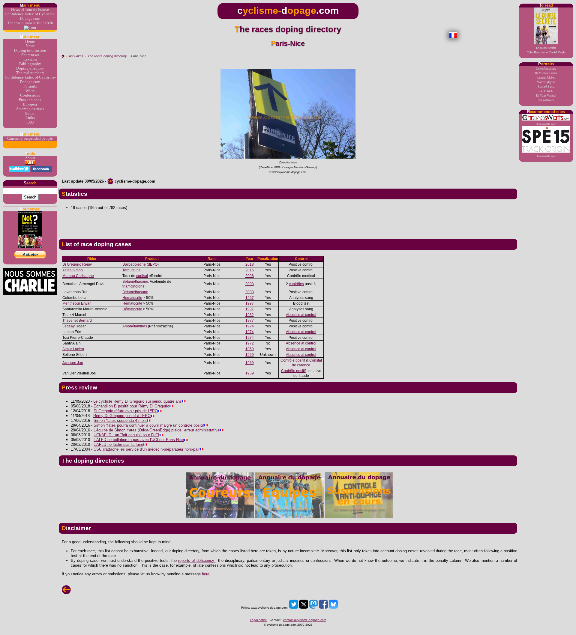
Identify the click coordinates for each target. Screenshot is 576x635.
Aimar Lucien (73, 349)
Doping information (30, 50)
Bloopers (30, 104)
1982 (249, 315)
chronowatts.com (546, 124)
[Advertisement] (288, 222)
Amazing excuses (30, 109)
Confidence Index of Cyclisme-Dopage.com (30, 16)
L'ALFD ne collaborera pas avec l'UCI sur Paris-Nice (139, 439)
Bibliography (30, 64)
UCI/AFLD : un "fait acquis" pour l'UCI (126, 435)
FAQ (30, 122)
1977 (249, 320)
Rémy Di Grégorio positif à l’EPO (122, 415)
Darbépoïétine (134, 264)
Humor (30, 113)
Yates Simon (72, 270)
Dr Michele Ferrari (546, 73)
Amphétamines (134, 326)
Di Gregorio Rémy (77, 264)
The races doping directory (107, 56)
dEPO (153, 264)
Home (30, 41)
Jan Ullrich (546, 91)
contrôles (296, 284)
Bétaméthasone (135, 281)
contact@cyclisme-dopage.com (304, 620)
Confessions (30, 95)
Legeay (68, 326)
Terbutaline (131, 270)
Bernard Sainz (546, 86)
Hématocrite (132, 298)
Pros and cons (30, 100)
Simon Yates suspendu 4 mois (120, 420)
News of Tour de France (30, 9)
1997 (249, 298)
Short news (30, 55)
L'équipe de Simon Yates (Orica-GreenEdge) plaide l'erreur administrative (157, 430)
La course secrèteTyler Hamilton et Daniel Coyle (546, 50)
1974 (249, 326)
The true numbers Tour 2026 (30, 23)
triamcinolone (133, 286)
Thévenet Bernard (77, 320)
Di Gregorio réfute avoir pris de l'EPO (126, 411)
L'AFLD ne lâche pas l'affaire (118, 444)
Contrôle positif (292, 360)
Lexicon (30, 59)
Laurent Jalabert (546, 77)
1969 (249, 349)
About (30, 158)
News (30, 46)
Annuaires (76, 56)
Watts (30, 91)
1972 (249, 343)
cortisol (142, 276)
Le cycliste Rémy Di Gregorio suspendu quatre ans (137, 401)
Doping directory (30, 68)
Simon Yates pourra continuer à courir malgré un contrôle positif (149, 425)
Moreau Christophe (78, 276)
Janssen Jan (72, 363)
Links (30, 118)
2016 (249, 270)
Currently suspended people (30, 138)
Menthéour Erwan (77, 303)
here (206, 574)
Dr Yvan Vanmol (546, 95)
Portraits (30, 86)
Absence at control (301, 315)
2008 (249, 276)
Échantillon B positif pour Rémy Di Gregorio (131, 406)
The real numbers (30, 73)
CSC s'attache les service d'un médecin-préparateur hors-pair (147, 449)
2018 (249, 264)
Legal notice (258, 620)
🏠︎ (62, 56)
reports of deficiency (197, 560)
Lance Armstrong (546, 68)
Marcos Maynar (546, 82)
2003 (249, 284)
